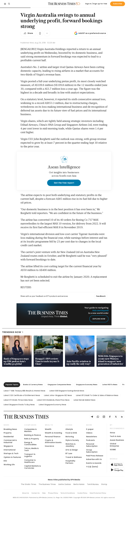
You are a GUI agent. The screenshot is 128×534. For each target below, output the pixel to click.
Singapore (8, 446)
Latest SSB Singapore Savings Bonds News (66, 390)
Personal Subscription (92, 445)
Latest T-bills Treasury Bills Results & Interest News (24, 390)
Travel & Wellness (74, 457)
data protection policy (98, 493)
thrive (112, 432)
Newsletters (91, 436)
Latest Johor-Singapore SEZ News (58, 395)
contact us (36, 493)
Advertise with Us (94, 459)
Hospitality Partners (70, 462)
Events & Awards (93, 463)
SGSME (113, 449)
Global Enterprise (114, 444)
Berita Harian (79, 484)
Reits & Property (31, 438)
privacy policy (53, 493)
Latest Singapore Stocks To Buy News (19, 404)
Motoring (70, 436)
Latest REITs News (109, 384)
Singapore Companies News (59, 384)
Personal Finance (52, 436)
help (44, 493)
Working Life (9, 464)
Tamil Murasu (93, 484)
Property (8, 433)
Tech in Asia (115, 436)
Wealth (48, 429)
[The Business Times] (62, 3)
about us (25, 493)
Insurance (49, 446)
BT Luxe (69, 453)
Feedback (101, 296)
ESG (5, 461)
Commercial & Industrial (10, 441)
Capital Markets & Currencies (32, 467)
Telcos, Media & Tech (31, 449)
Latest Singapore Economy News (52, 404)
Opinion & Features (12, 457)
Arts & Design (72, 450)
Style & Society (72, 440)
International (10, 450)
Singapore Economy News (86, 384)
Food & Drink (71, 433)
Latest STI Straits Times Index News (18, 400)
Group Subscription (92, 451)
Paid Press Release (94, 455)
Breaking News (10, 429)
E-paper (90, 429)
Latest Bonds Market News (84, 400)
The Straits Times (28, 484)
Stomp (104, 484)
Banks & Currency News (33, 384)
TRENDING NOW (11, 332)
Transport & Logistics (29, 455)
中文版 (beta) (92, 466)
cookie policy (82, 493)
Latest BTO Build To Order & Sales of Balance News (97, 395)
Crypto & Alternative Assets (53, 441)
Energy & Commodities (30, 443)
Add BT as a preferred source (92, 33)
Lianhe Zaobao (64, 484)
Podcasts (90, 440)
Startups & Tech (11, 453)
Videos (89, 433)
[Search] (9, 4)
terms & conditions (67, 493)
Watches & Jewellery (71, 445)
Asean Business (117, 440)
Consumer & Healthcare (30, 461)
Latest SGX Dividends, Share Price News (53, 400)
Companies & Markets (30, 430)
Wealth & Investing (53, 433)
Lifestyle (69, 429)
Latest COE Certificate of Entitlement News (22, 395)
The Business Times (47, 484)
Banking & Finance (32, 435)
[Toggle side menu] (5, 4)
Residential (9, 436)
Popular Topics (12, 384)
